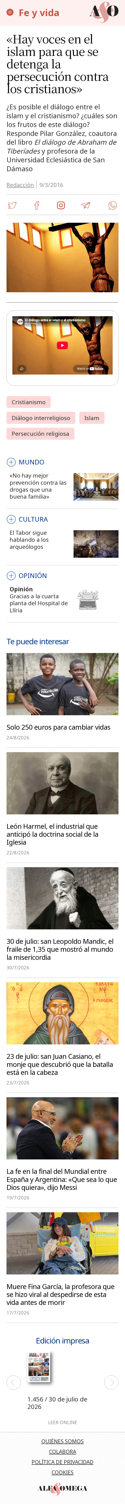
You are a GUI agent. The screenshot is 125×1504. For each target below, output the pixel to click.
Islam (91, 418)
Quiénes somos (62, 1441)
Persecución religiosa (40, 433)
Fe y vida (39, 12)
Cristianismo (29, 402)
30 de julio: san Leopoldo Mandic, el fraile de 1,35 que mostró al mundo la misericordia (60, 949)
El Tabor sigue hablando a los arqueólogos (29, 539)
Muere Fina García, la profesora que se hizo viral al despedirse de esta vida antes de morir (60, 1294)
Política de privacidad (62, 1461)
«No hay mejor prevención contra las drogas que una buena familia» (38, 485)
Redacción (20, 185)
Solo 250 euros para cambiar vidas (58, 726)
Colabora (62, 1451)
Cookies (63, 1472)
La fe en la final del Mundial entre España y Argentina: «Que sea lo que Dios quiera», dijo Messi (62, 1179)
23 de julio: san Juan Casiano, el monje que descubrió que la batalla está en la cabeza (60, 1064)
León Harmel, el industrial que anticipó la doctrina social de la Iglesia (52, 833)
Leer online (62, 1422)
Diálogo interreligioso (41, 418)
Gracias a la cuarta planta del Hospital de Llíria (39, 603)
